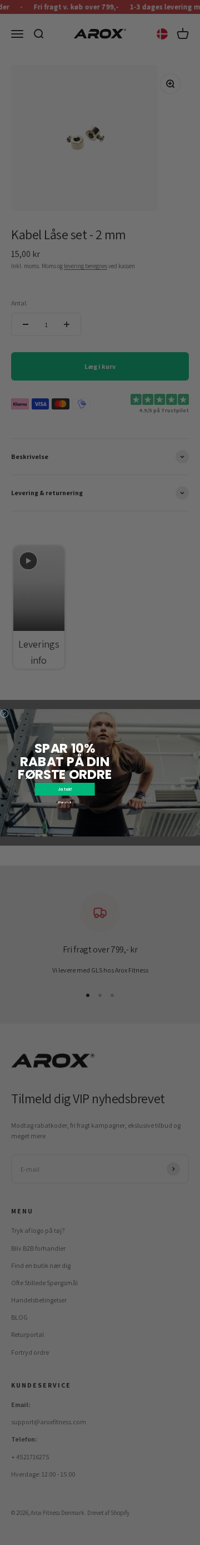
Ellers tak (65, 802)
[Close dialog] (4, 713)
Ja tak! (65, 789)
